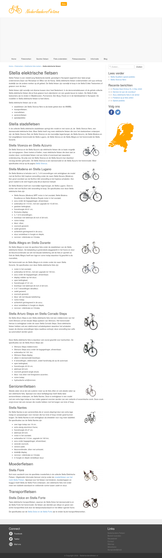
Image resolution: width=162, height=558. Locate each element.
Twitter (16, 539)
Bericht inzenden (114, 535)
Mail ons (17, 544)
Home (13, 59)
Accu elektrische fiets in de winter (126, 94)
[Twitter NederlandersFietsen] (118, 112)
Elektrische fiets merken (33, 66)
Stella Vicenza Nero (118, 79)
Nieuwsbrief (112, 538)
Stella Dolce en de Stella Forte (40, 511)
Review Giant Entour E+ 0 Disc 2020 (127, 89)
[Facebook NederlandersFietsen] (111, 112)
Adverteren (112, 547)
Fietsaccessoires (79, 59)
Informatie (95, 59)
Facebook (18, 533)
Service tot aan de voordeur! (124, 92)
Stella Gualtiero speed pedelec (122, 77)
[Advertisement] (81, 36)
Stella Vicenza (41, 163)
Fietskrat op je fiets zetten (123, 97)
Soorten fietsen (42, 59)
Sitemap (111, 544)
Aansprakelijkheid (115, 549)
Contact (111, 541)
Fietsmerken (26, 59)
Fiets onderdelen (60, 59)
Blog (105, 59)
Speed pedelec (119, 100)
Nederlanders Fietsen (116, 533)
